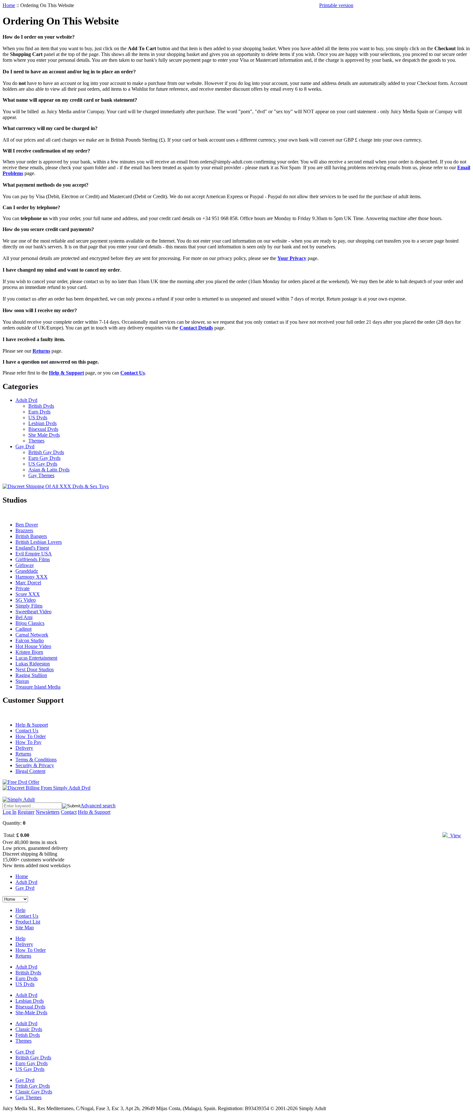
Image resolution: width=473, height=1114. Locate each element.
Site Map (24, 927)
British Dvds (41, 406)
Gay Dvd (24, 446)
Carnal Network (31, 634)
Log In (9, 812)
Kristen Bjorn (29, 652)
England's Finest (32, 548)
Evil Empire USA (33, 553)
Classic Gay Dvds (33, 1091)
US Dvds (37, 417)
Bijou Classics (29, 623)
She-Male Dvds (31, 1012)
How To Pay (28, 742)
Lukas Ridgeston (32, 663)
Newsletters (48, 812)
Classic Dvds (28, 1029)
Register (26, 812)
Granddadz (26, 571)
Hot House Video (33, 646)
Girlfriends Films (32, 559)
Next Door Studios (34, 669)
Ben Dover (26, 524)
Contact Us (26, 730)
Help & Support (31, 725)
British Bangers (31, 536)
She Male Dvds (44, 435)
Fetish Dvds (27, 1035)
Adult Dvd (26, 400)
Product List (27, 921)
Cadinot (23, 629)
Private (22, 588)
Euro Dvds (39, 411)
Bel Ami (23, 617)
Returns (23, 754)
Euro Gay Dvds (44, 458)
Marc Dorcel (28, 582)
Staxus (22, 681)
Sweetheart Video (33, 611)
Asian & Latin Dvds (49, 469)
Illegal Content (30, 771)
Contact (69, 812)
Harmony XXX (31, 577)
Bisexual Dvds (43, 429)
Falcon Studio (29, 640)
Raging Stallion (31, 675)
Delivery (24, 748)
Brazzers (24, 530)
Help (20, 910)
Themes (36, 440)
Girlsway (24, 565)
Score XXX (27, 594)
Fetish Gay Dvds (32, 1086)
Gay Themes (41, 475)
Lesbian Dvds (42, 423)
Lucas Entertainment (36, 658)
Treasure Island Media (37, 687)
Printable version (336, 5)
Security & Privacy (34, 765)
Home (9, 5)
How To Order (30, 736)
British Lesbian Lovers (38, 542)
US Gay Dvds (42, 464)
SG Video (25, 600)
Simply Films (28, 605)
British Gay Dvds (46, 452)
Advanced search (98, 805)
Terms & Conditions (36, 759)
